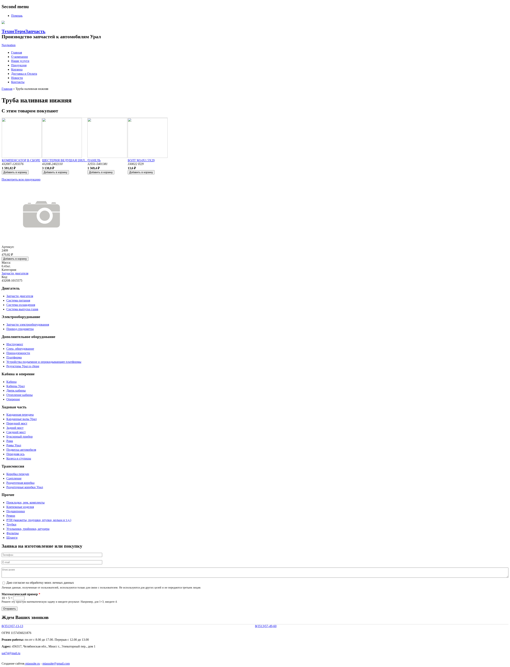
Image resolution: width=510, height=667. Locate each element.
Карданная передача (20, 414)
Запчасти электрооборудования (27, 324)
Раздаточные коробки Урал (24, 487)
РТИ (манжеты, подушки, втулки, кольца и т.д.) (38, 520)
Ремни (10, 515)
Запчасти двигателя (15, 273)
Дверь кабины (16, 390)
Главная (16, 52)
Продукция (18, 65)
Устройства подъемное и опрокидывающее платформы (43, 361)
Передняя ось (15, 454)
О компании (19, 56)
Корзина (17, 69)
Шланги (12, 537)
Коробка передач (17, 474)
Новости (17, 78)
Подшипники (15, 511)
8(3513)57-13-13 (12, 626)
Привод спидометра (20, 329)
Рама (9, 441)
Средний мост (16, 432)
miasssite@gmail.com (56, 663)
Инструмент (14, 344)
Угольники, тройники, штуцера (27, 528)
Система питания (18, 300)
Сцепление (14, 478)
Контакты (18, 82)
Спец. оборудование (20, 348)
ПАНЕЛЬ (94, 160)
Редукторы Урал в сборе (22, 366)
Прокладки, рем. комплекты (25, 502)
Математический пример (21, 594)
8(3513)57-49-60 (266, 626)
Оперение (13, 399)
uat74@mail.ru (11, 653)
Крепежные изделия (20, 507)
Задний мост (15, 427)
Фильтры (12, 533)
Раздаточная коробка (20, 482)
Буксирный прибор (19, 436)
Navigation (9, 45)
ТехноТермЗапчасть (23, 31)
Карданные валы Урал (21, 419)
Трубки (11, 524)
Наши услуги (20, 61)
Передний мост (16, 423)
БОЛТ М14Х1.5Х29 (141, 160)
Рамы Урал (13, 445)
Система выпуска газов (22, 309)
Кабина (11, 381)
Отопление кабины (19, 395)
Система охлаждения (20, 304)
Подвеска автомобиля (21, 449)
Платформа (14, 357)
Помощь (17, 15)
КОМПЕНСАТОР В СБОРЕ (21, 160)
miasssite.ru (32, 663)
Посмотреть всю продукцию (21, 179)
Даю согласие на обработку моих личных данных (40, 582)
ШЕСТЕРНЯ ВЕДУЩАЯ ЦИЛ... (64, 160)
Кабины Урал (15, 386)
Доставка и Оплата (24, 73)
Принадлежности (18, 353)
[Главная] (3, 23)
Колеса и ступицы (18, 458)
